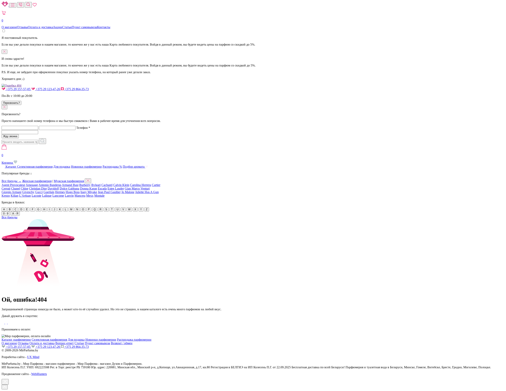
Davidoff (53, 188)
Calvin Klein (121, 185)
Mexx (89, 195)
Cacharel (106, 185)
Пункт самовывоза (84, 27)
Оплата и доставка (40, 27)
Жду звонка (10, 136)
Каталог (11, 166)
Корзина (8, 158)
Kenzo (6, 195)
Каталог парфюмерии (16, 339)
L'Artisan (25, 195)
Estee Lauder (116, 188)
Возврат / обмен (121, 343)
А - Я (15, 213)
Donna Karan (88, 188)
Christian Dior (38, 188)
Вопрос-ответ (64, 343)
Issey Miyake (88, 192)
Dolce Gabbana (69, 188)
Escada (102, 188)
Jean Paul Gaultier (109, 192)
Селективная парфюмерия (35, 166)
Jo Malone (127, 192)
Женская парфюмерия (37, 181)
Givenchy (28, 192)
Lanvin (69, 195)
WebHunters (39, 374)
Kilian (14, 195)
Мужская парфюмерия (69, 181)
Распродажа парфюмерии (134, 339)
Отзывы (22, 27)
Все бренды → (11, 181)
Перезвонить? (11, 102)
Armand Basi (70, 185)
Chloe (24, 188)
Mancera (80, 195)
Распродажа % (112, 166)
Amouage (32, 185)
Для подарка (61, 166)
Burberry (85, 185)
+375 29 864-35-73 (76, 89)
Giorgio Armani (11, 192)
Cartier (156, 185)
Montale (99, 195)
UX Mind (33, 357)
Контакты (103, 27)
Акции (57, 27)
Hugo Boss (73, 192)
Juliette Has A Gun (147, 192)
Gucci (39, 192)
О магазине (9, 27)
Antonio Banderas (50, 185)
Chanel (15, 188)
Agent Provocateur (13, 185)
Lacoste (36, 195)
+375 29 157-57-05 (18, 89)
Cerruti (6, 188)
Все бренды (9, 217)
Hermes (60, 192)
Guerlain (48, 192)
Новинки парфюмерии (86, 166)
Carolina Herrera (140, 185)
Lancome (58, 195)
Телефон (83, 127)
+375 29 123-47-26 (48, 89)
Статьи (67, 27)
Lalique (47, 195)
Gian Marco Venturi (137, 188)
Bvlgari (96, 185)
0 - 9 (5, 213)
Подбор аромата (134, 166)
